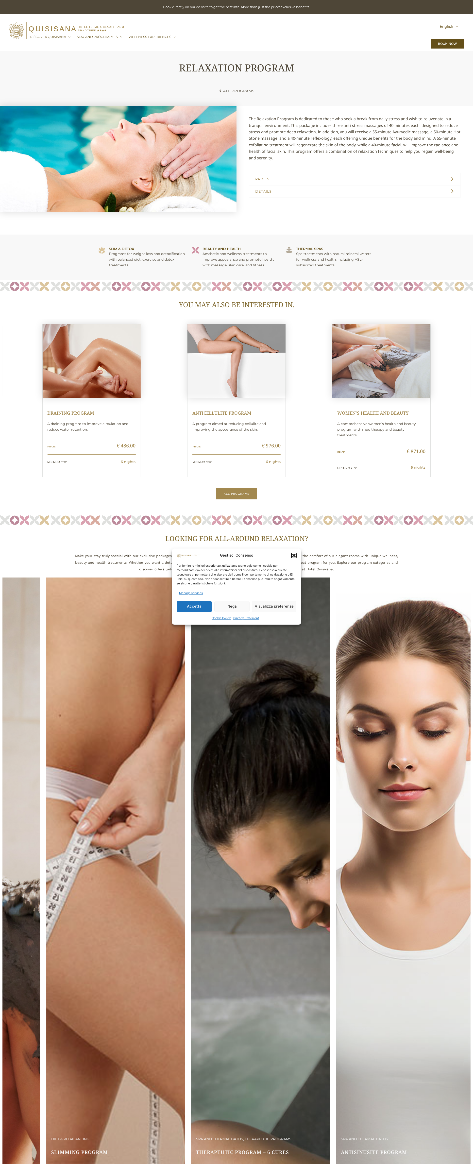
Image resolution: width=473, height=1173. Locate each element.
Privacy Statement (246, 618)
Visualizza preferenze (274, 606)
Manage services (191, 593)
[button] (293, 555)
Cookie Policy (221, 618)
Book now (447, 44)
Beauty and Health (222, 249)
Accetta (194, 606)
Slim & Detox (121, 249)
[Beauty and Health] (195, 250)
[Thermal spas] (289, 250)
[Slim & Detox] (102, 250)
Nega (232, 606)
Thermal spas (309, 249)
